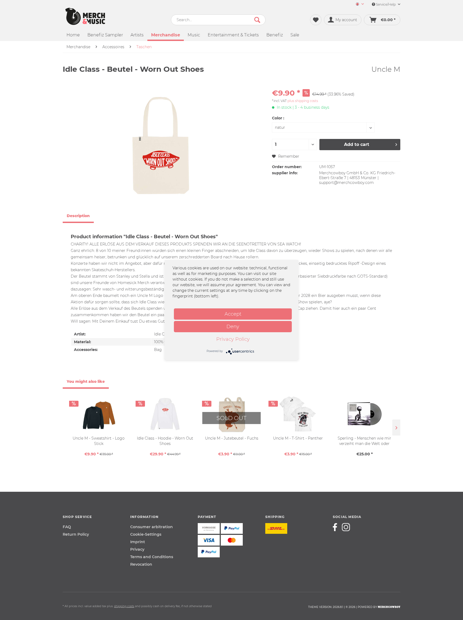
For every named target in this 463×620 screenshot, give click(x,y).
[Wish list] (316, 19)
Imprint (137, 541)
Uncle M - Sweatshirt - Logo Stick (99, 441)
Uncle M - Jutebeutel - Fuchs (231, 438)
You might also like (86, 381)
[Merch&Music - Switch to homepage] (85, 16)
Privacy (137, 549)
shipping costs (124, 606)
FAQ (67, 526)
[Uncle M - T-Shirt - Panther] (298, 414)
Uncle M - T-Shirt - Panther (298, 438)
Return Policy (76, 534)
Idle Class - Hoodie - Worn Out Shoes (165, 441)
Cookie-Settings (145, 534)
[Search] (257, 19)
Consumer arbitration (151, 526)
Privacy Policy (233, 339)
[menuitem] (358, 4)
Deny (232, 327)
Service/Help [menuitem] (386, 4)
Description (78, 215)
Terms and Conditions (151, 556)
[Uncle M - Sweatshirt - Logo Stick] (98, 414)
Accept (233, 314)
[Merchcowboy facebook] (337, 527)
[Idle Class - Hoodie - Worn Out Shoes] (165, 414)
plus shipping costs (302, 101)
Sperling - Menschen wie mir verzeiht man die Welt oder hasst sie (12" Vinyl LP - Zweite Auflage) (364, 441)
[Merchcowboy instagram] (346, 527)
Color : (278, 118)
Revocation (141, 564)
